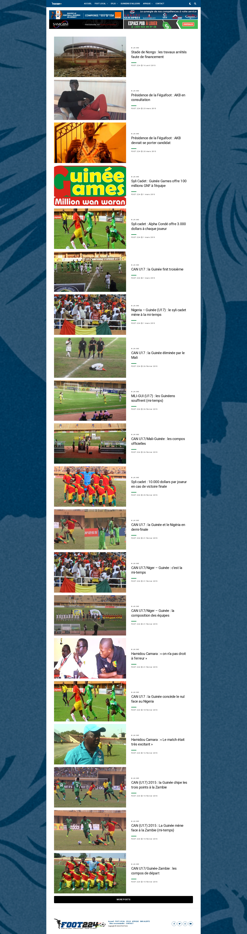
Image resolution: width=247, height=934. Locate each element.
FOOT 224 (135, 65)
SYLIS (113, 4)
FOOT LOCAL (100, 4)
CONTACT (160, 4)
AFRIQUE (147, 4)
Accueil (88, 4)
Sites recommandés (117, 923)
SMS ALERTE (145, 921)
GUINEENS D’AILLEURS (130, 4)
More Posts (123, 899)
